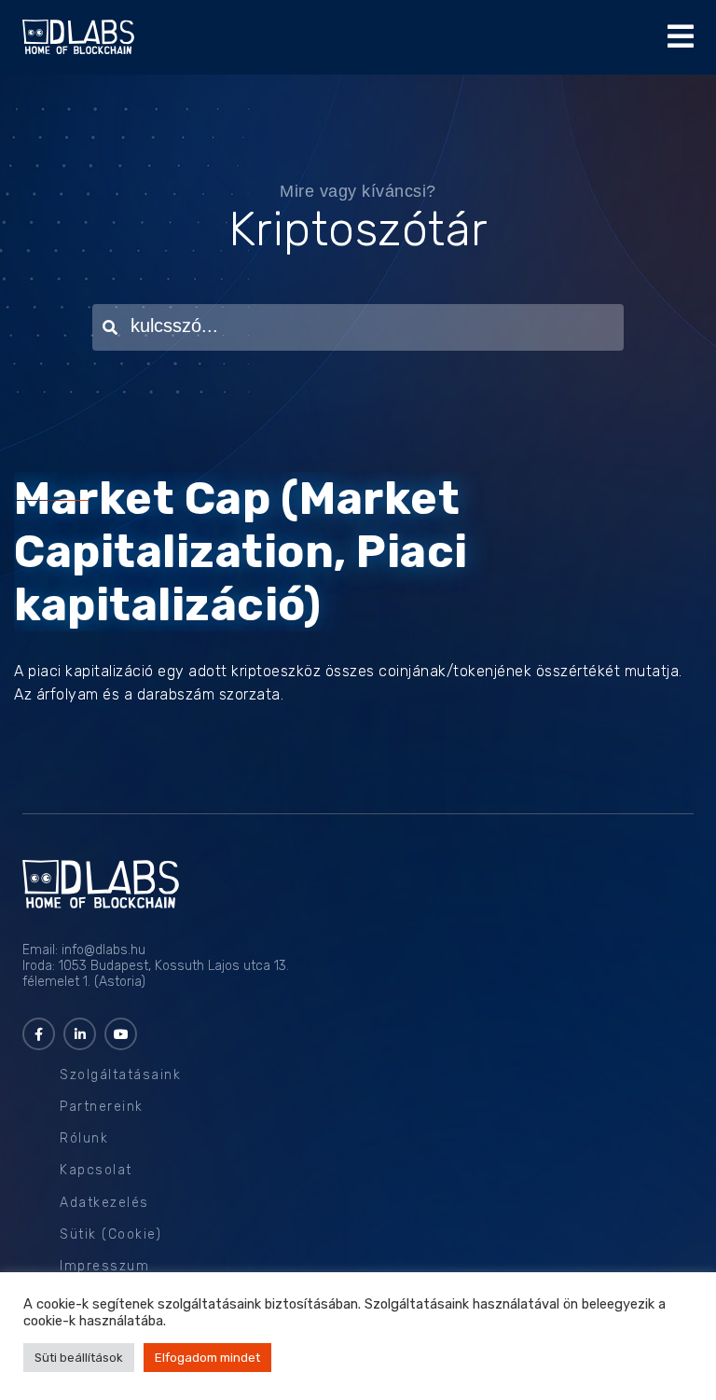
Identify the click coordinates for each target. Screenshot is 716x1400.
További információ (229, 1320)
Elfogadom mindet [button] (207, 1358)
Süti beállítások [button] (78, 1358)
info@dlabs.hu (103, 950)
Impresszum (104, 1266)
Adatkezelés (104, 1203)
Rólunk (84, 1138)
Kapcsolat (96, 1170)
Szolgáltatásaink (120, 1075)
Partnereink (102, 1107)
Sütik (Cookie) (110, 1234)
